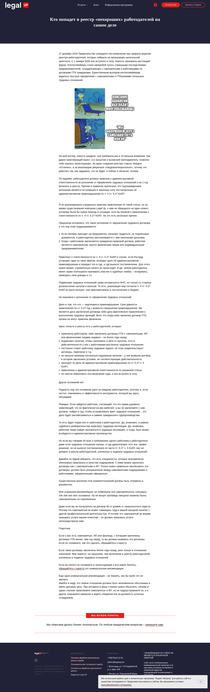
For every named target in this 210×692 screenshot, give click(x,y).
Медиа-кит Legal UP (79, 675)
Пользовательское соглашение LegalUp (87, 664)
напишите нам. (154, 624)
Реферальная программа (119, 4)
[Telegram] (155, 5)
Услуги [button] (81, 4)
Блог (96, 4)
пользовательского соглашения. (116, 685)
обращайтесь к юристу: (72, 568)
